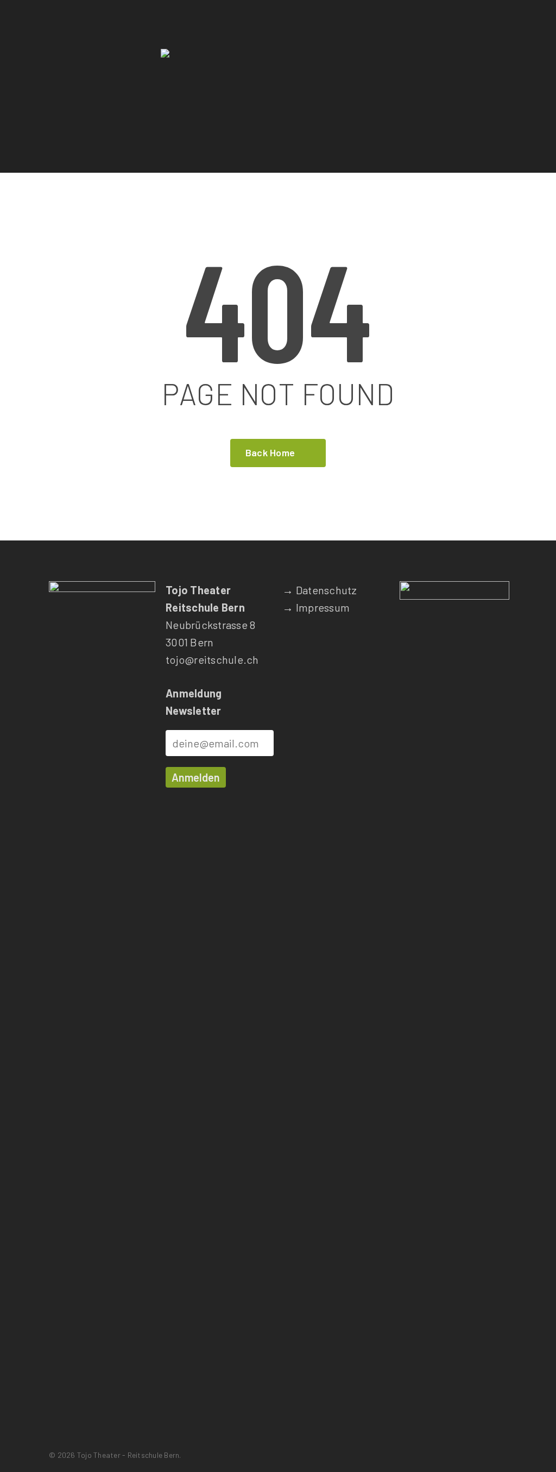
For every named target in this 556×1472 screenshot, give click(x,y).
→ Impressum (316, 607)
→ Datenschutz (319, 589)
